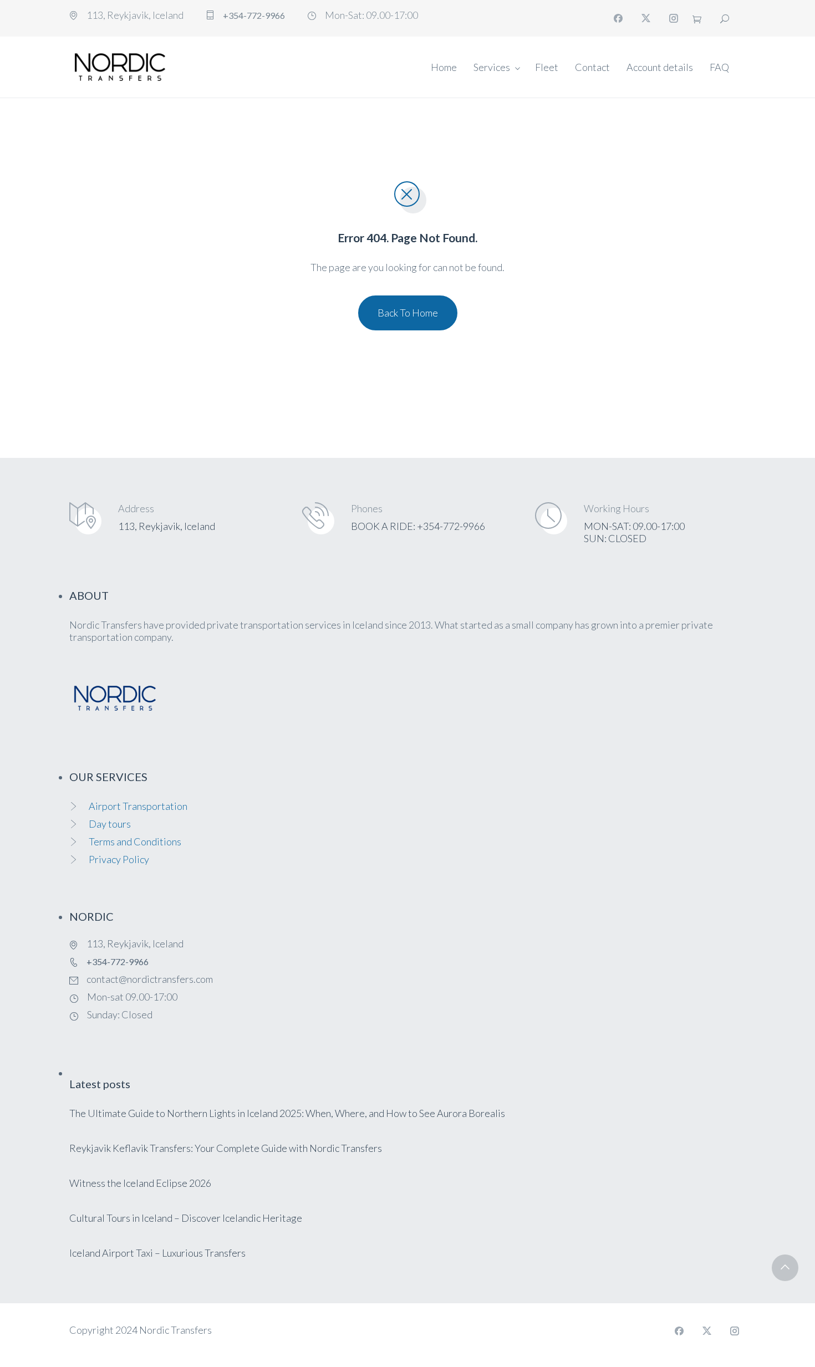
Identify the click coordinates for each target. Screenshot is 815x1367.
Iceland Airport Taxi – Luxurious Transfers (157, 1253)
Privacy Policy (119, 859)
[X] (646, 18)
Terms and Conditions (135, 841)
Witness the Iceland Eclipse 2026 (140, 1183)
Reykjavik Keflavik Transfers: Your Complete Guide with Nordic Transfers (225, 1148)
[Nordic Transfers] (120, 67)
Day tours (110, 824)
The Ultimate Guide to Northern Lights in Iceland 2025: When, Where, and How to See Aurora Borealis (287, 1113)
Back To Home (408, 313)
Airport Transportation (138, 806)
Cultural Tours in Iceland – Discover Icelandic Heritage (185, 1218)
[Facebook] (618, 18)
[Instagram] (674, 18)
